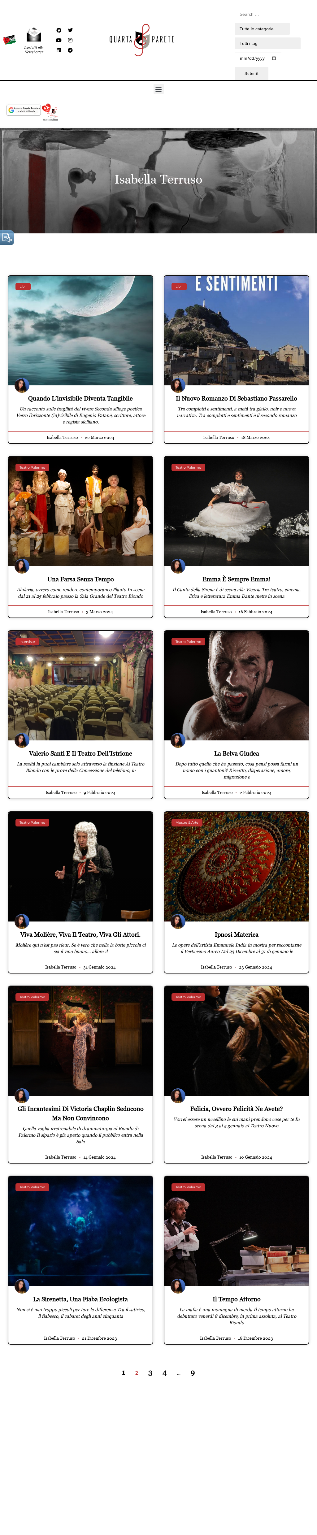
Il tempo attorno (237, 1299)
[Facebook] (59, 30)
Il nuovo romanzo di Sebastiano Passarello (236, 398)
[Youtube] (59, 40)
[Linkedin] (59, 50)
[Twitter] (70, 30)
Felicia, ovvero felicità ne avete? (236, 1108)
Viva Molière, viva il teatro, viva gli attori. (80, 934)
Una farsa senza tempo (80, 579)
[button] (159, 89)
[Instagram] (70, 40)
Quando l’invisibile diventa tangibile (80, 398)
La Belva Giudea (236, 753)
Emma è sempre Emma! (236, 579)
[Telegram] (70, 50)
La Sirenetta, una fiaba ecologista (80, 1299)
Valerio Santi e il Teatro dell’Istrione (80, 753)
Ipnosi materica (236, 934)
